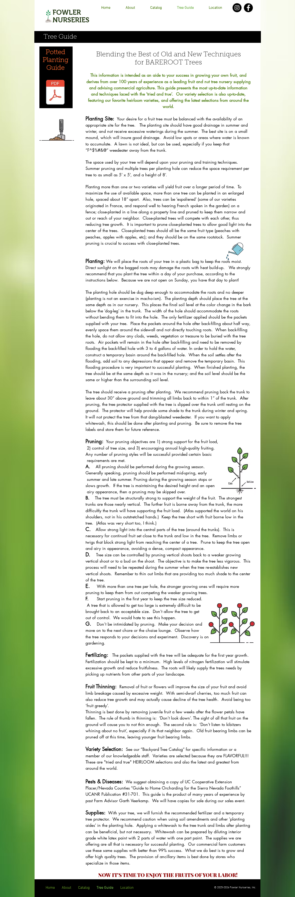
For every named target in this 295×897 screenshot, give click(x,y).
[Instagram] (237, 7)
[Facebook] (248, 7)
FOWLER (67, 12)
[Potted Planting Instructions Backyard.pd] (55, 93)
